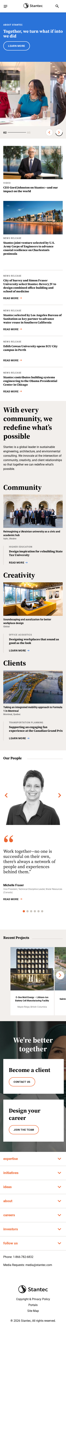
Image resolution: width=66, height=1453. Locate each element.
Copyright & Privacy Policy (33, 1299)
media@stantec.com (38, 1265)
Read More (11, 899)
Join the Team (24, 1129)
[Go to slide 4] (35, 911)
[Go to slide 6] (42, 911)
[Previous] (6, 795)
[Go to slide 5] (38, 911)
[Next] (60, 795)
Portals (33, 1305)
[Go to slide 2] (27, 911)
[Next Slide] (59, 132)
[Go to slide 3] (31, 911)
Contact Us (22, 1081)
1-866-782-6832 (23, 1257)
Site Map (33, 1311)
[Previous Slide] (49, 132)
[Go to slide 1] (24, 911)
